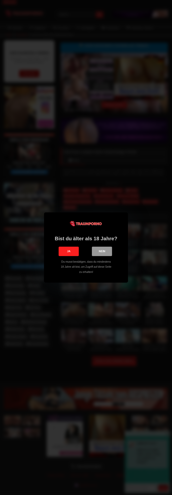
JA (69, 251)
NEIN (102, 251)
